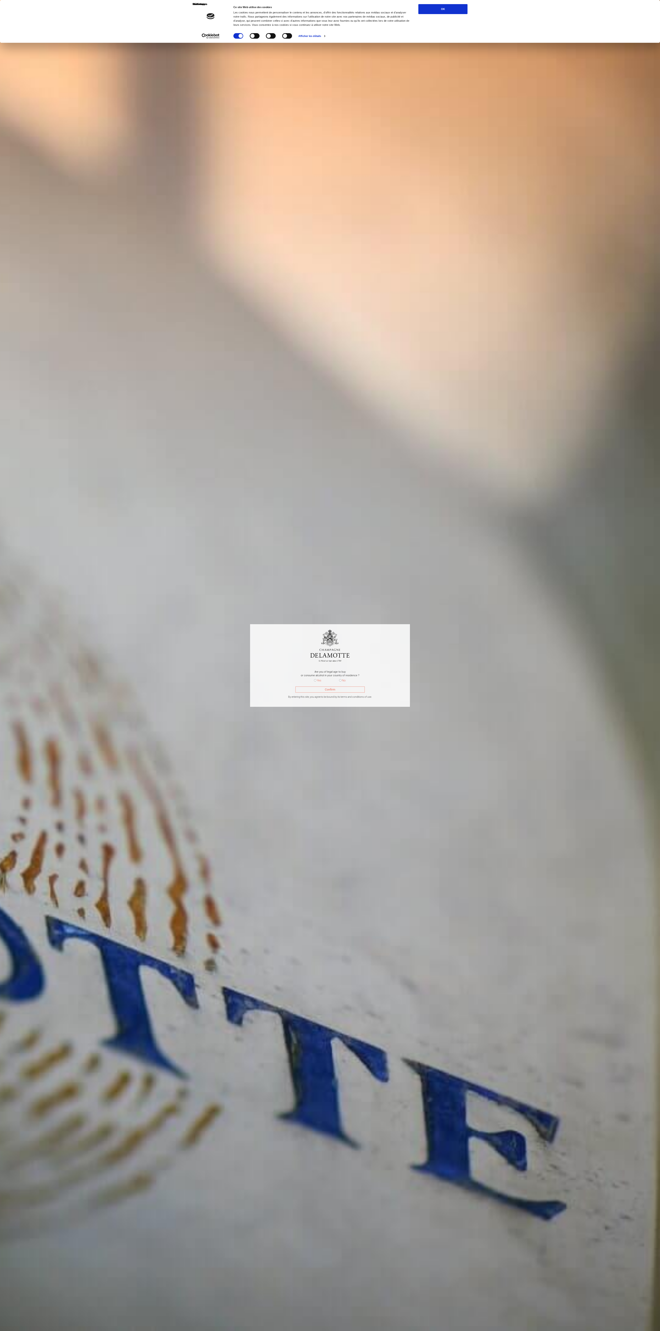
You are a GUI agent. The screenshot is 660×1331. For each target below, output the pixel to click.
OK (443, 9)
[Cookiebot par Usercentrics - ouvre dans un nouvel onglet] (211, 36)
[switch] (255, 36)
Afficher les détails (309, 36)
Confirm (330, 689)
